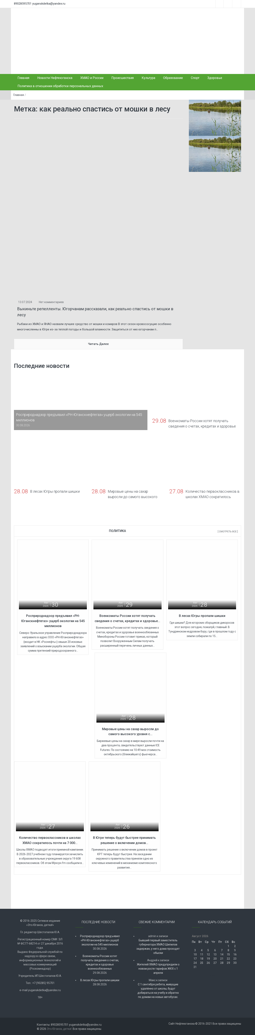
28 (221, 962)
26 (208, 962)
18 (201, 958)
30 (234, 962)
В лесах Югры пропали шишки (202, 616)
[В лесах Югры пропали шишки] (202, 575)
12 (208, 954)
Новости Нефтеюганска (54, 78)
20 (215, 958)
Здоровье (214, 78)
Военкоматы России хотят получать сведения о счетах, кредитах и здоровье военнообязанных (100, 962)
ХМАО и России (91, 78)
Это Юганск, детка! (59, 1028)
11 (201, 954)
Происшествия (122, 78)
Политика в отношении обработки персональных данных (60, 86)
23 (234, 958)
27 (215, 962)
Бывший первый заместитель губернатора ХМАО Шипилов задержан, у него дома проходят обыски (158, 946)
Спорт (195, 78)
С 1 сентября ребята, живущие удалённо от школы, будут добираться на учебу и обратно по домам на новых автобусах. (158, 991)
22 (228, 958)
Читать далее (98, 344)
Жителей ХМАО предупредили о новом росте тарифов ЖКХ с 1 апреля (158, 968)
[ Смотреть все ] (228, 531)
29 (228, 962)
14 (221, 954)
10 (195, 954)
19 (208, 958)
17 (195, 958)
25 (201, 962)
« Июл (214, 975)
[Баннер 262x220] (215, 154)
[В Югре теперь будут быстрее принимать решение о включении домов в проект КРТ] (124, 797)
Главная (23, 78)
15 (228, 954)
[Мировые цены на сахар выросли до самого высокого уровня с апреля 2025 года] (130, 688)
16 (234, 954)
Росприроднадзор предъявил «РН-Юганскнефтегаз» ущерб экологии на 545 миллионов (53, 621)
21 (221, 958)
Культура (148, 78)
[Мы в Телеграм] (215, 117)
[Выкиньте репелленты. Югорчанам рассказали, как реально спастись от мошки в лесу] (98, 209)
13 (215, 954)
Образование (173, 78)
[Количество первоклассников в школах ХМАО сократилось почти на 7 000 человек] (50, 797)
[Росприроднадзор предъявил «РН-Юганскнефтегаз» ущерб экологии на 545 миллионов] (53, 575)
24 (195, 962)
